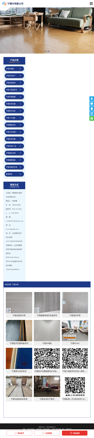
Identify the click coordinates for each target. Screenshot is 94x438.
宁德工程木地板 (56, 429)
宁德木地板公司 (16, 284)
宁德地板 (38, 429)
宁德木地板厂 (31, 429)
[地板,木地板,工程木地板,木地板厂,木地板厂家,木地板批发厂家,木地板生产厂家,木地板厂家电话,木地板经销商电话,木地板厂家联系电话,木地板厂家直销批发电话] (4, 4)
